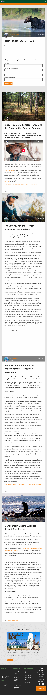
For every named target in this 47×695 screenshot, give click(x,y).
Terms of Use (28, 675)
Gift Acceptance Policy (17, 691)
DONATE (23, 4)
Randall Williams (15, 34)
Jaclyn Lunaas (15, 519)
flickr (20, 191)
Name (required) (7, 63)
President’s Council (16, 680)
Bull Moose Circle (17, 685)
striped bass (15, 620)
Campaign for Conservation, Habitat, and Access (17, 673)
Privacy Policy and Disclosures (29, 672)
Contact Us (27, 682)
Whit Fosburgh (15, 218)
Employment (28, 677)
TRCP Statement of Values (5, 677)
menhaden (9, 620)
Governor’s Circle (17, 683)
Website (5, 72)
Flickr (25, 491)
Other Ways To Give (17, 688)
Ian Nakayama (15, 358)
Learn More (9, 659)
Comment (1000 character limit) (9, 77)
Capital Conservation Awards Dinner (5, 684)
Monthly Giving (17, 677)
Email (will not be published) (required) (11, 68)
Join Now (41, 688)
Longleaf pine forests (9, 170)
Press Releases (5, 671)
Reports (3, 674)
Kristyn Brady (14, 118)
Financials (27, 679)
